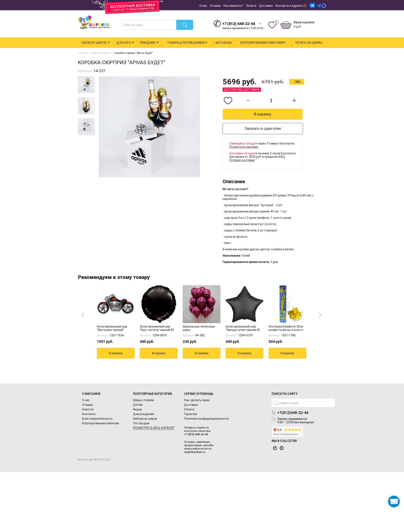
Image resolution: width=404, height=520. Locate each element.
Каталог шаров (94, 42)
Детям (137, 404)
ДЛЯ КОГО (124, 42)
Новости (88, 409)
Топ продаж (141, 423)
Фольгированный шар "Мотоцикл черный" (112, 328)
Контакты (89, 414)
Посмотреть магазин (243, 147)
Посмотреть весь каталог (154, 428)
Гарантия (190, 414)
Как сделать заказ (197, 400)
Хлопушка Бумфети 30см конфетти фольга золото (285, 328)
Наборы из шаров (145, 418)
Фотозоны (223, 42)
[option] (116, 322)
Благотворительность (97, 418)
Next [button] (321, 315)
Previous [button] (83, 315)
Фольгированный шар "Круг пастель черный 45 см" (157, 328)
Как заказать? (233, 5)
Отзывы (215, 5)
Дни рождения (143, 414)
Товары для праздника (186, 42)
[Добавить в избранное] (228, 100)
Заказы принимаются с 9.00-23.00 (242, 25)
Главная (83, 53)
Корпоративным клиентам (261, 42)
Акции (137, 409)
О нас (203, 5)
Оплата (251, 5)
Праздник (148, 42)
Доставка (266, 5)
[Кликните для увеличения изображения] (149, 126)
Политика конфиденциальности (206, 418)
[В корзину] (116, 353)
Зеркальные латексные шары (199, 328)
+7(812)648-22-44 (292, 413)
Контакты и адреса (290, 5)
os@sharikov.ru (194, 452)
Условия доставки (242, 160)
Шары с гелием (143, 400)
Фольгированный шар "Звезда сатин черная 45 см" (243, 328)
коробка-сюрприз (101, 53)
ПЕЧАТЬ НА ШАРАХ (308, 42)
